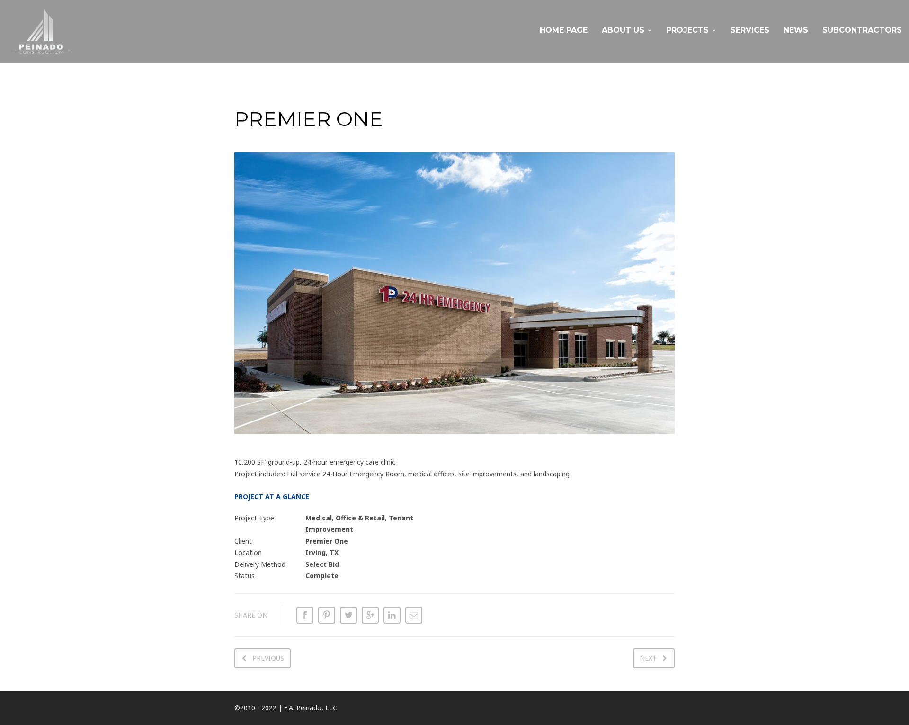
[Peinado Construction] (40, 31)
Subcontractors (862, 30)
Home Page (564, 30)
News (796, 30)
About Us (623, 30)
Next (648, 657)
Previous (268, 657)
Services (750, 30)
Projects (687, 30)
